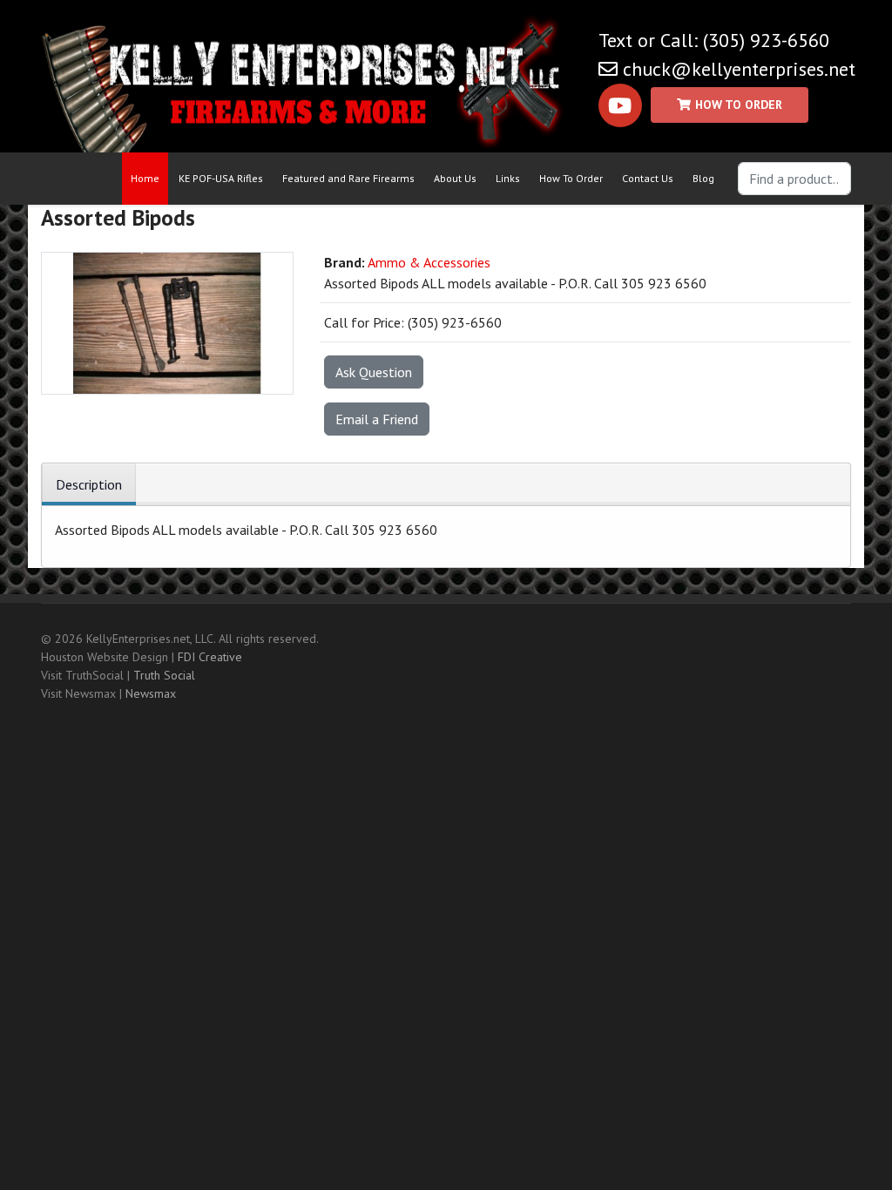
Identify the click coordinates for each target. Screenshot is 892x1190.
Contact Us (647, 178)
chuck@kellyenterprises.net (739, 69)
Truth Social (164, 675)
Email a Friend (376, 419)
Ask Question (373, 372)
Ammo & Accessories (429, 262)
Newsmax (150, 693)
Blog (703, 178)
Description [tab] (89, 484)
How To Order (571, 178)
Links (508, 178)
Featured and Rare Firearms (348, 178)
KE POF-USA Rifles (221, 178)
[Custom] (729, 105)
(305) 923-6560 (766, 40)
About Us (455, 178)
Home (145, 178)
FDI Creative (210, 657)
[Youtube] (620, 105)
